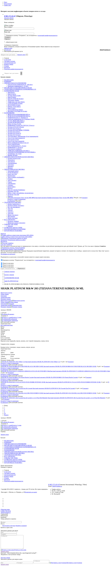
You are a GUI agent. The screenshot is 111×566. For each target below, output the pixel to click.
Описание (4, 303)
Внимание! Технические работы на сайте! (13, 240)
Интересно (4, 241)
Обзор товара (5, 302)
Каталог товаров (5, 77)
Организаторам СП (10, 63)
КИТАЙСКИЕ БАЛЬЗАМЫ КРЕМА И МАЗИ (18, 445)
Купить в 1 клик (12, 199)
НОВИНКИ (7, 442)
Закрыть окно (8, 48)
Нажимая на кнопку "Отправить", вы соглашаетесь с (31, 35)
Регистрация (8, 3)
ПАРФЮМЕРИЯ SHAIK (11, 448)
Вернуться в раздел (6, 300)
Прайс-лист (7, 5)
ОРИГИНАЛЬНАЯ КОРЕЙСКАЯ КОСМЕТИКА (19, 451)
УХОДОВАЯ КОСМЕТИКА (12, 455)
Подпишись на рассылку (8, 254)
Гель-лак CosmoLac (6, 244)
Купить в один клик (20, 550)
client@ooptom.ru (105, 50)
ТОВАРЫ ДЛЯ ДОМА (11, 458)
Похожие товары (6, 307)
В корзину (85, 197)
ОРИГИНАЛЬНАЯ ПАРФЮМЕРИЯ (15, 444)
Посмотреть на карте (31, 492)
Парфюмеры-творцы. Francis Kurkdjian (12, 249)
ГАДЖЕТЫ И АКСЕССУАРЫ (13, 459)
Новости (3, 233)
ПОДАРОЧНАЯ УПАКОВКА (13, 462)
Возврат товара (8, 64)
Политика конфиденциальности (13, 69)
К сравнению (21, 199)
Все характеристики (7, 325)
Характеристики (5, 305)
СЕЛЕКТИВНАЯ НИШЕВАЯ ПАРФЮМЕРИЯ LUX (20, 447)
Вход (5, 2)
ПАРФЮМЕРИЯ (9, 450)
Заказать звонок (9, 18)
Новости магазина (8, 263)
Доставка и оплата (9, 61)
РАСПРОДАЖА (9, 440)
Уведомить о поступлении (74, 562)
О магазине (7, 59)
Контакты (7, 67)
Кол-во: (3, 522)
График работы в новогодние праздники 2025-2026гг (16, 236)
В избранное (11, 201)
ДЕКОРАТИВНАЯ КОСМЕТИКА (14, 453)
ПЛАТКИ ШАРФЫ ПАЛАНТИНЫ (14, 461)
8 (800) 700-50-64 (6, 511)
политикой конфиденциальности (47, 35)
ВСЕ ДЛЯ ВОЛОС (9, 456)
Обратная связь (5, 509)
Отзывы (6, 66)
